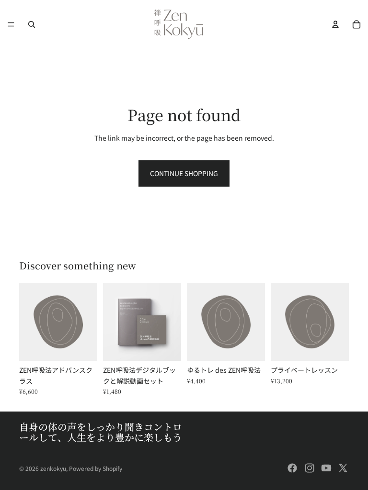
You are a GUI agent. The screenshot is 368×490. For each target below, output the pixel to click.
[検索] (31, 24)
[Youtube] (326, 468)
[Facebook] (292, 468)
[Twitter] (343, 468)
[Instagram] (309, 468)
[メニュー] (11, 24)
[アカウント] (335, 24)
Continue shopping (184, 173)
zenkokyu (53, 468)
